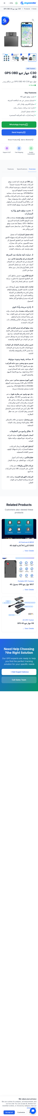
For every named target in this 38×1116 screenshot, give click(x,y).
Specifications (22, 169)
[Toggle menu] (4, 3)
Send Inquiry (17, 132)
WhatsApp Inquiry (17, 124)
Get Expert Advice (20, 672)
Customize (21, 1112)
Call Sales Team (19, 680)
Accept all (9, 1112)
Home (34, 9)
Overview (32, 169)
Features (11, 169)
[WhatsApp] (16, 3)
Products (27, 9)
